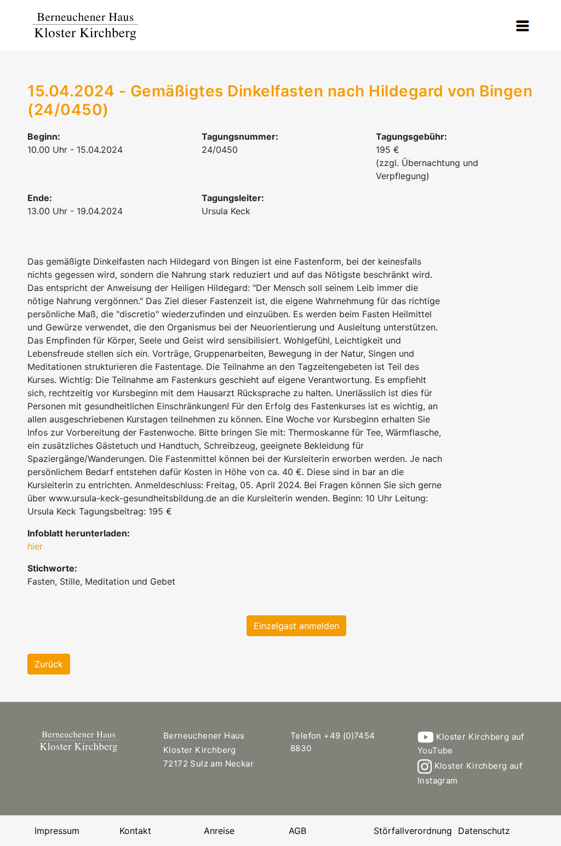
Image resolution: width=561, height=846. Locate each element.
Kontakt (135, 830)
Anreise (219, 830)
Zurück (49, 664)
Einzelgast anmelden (296, 625)
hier (35, 546)
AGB (297, 830)
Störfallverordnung (413, 830)
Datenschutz (484, 830)
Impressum (57, 830)
